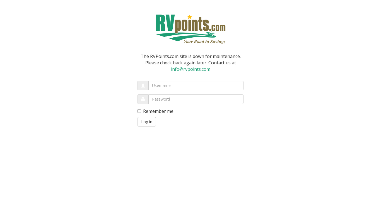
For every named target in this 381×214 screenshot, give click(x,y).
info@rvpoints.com (190, 69)
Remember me (158, 111)
